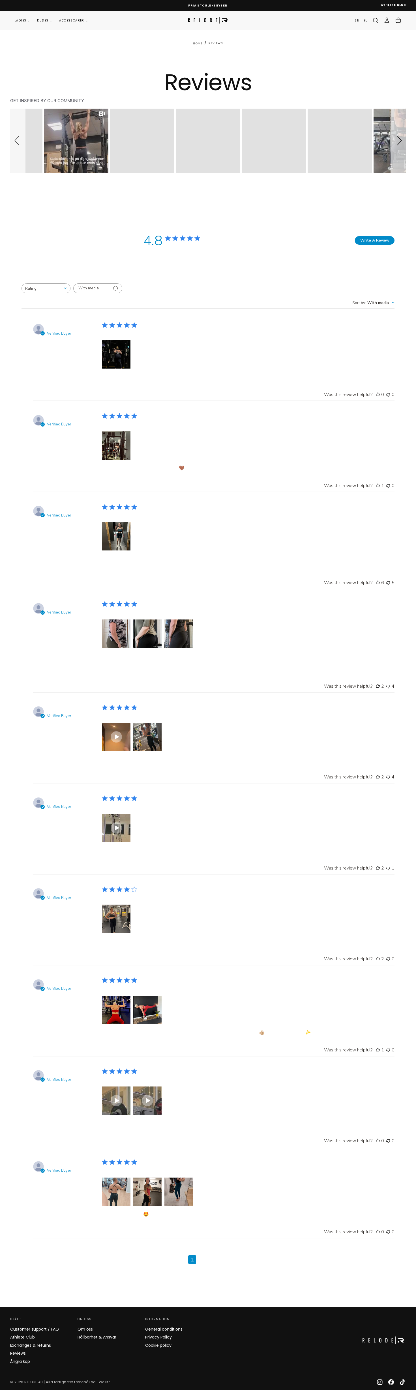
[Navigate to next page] (243, 1264)
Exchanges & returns (30, 1345)
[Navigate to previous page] (185, 1264)
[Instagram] (379, 1382)
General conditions (164, 1329)
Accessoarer (71, 20)
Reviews (18, 1353)
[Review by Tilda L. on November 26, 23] (116, 919)
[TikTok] (402, 1382)
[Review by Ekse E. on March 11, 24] (147, 737)
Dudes (42, 20)
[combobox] (46, 288)
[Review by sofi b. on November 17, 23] (116, 1192)
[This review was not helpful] (388, 394)
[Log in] (386, 20)
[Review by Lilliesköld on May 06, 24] (116, 633)
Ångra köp (20, 1361)
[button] (375, 20)
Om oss (85, 1329)
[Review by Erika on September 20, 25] (116, 354)
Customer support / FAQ (34, 1329)
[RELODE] (383, 1340)
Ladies (20, 20)
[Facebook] (391, 1382)
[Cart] (398, 20)
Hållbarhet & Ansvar (97, 1337)
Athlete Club (22, 1337)
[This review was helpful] (378, 394)
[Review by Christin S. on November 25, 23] (116, 1010)
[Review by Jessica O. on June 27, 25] (116, 445)
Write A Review (374, 240)
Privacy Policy (158, 1337)
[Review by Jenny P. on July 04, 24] (116, 536)
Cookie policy (158, 1345)
